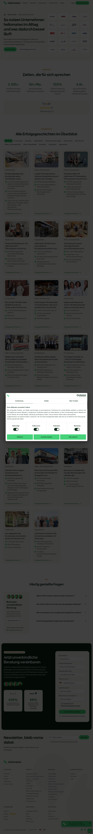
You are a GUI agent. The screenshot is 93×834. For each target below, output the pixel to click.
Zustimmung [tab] (19, 401)
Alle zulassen (73, 437)
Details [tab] (46, 401)
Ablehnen (20, 437)
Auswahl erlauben (46, 437)
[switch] (36, 429)
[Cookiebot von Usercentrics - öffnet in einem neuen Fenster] (78, 395)
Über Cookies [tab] (73, 401)
